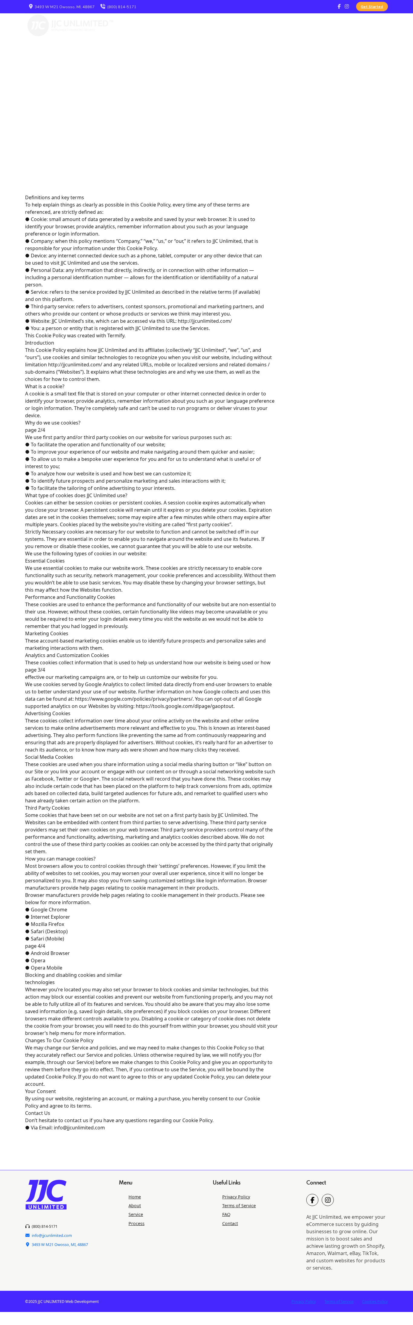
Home (134, 1197)
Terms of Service (239, 1205)
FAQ (284, 25)
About (196, 25)
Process (257, 25)
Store (367, 25)
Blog (341, 25)
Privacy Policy (236, 1197)
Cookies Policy (375, 1301)
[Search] (385, 25)
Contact (312, 25)
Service (225, 25)
